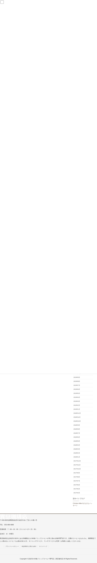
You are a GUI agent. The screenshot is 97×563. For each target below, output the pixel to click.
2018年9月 (77, 425)
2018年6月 (77, 437)
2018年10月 (77, 421)
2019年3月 (77, 401)
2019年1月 (77, 409)
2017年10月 (77, 469)
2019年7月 (77, 385)
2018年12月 (77, 413)
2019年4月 (77, 397)
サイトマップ (43, 546)
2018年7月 (77, 433)
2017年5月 (77, 489)
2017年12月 (77, 461)
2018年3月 (77, 449)
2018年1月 (77, 457)
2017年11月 (77, 465)
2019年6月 (77, 389)
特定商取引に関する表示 (29, 546)
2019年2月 (77, 405)
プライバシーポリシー (12, 546)
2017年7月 (77, 481)
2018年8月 (77, 429)
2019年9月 (77, 377)
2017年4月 (77, 493)
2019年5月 (77, 393)
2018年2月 (77, 453)
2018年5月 (77, 441)
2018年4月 (77, 445)
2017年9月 (77, 473)
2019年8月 (77, 381)
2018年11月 (77, 417)
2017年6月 (77, 485)
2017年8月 (77, 477)
